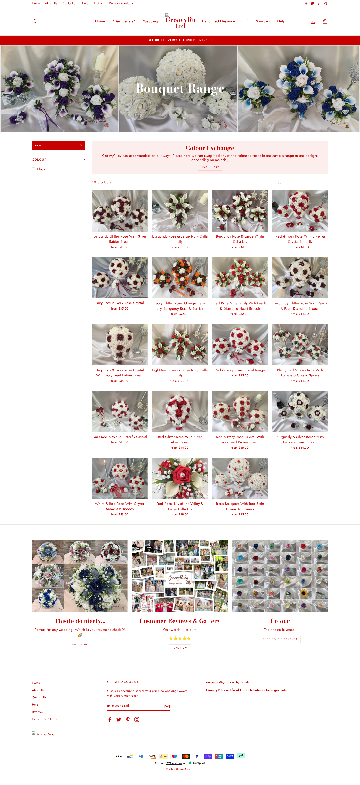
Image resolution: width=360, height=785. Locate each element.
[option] (180, 40)
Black (41, 169)
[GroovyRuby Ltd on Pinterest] (127, 719)
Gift (245, 21)
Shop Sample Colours (280, 639)
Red (38, 145)
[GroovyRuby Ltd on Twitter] (118, 719)
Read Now (180, 647)
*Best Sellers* (124, 21)
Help (85, 3)
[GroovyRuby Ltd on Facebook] (109, 719)
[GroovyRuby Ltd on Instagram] (136, 719)
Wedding (150, 21)
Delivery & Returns (121, 3)
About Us (51, 3)
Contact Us (69, 3)
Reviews (98, 3)
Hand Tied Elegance (218, 21)
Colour (39, 159)
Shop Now (80, 644)
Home (36, 3)
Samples (263, 21)
